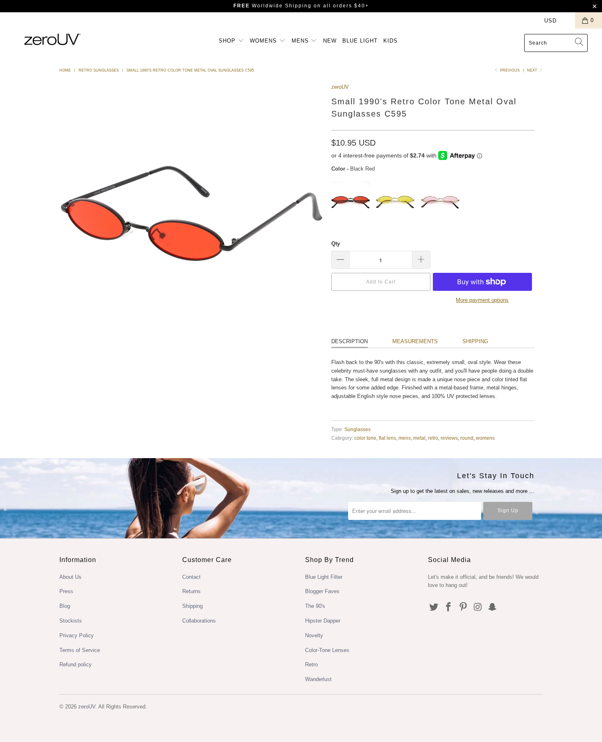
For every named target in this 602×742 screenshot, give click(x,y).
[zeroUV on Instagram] (478, 607)
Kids (390, 41)
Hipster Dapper (322, 621)
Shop (228, 41)
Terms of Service (79, 650)
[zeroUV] (52, 39)
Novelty (314, 635)
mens (404, 438)
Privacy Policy (76, 635)
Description (349, 341)
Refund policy (75, 664)
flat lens (387, 438)
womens (485, 438)
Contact (191, 577)
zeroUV (340, 87)
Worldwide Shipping (272, 6)
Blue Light (360, 41)
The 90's (315, 606)
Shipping (475, 341)
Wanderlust (318, 679)
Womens (264, 41)
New (330, 41)
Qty (335, 244)
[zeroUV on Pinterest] (463, 607)
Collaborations (199, 621)
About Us (70, 577)
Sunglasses (357, 429)
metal (419, 438)
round (466, 438)
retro (433, 438)
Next (533, 70)
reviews (449, 438)
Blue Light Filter (323, 577)
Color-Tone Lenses (327, 650)
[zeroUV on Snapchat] (493, 607)
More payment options (482, 300)
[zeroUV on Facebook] (449, 607)
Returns (191, 591)
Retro (311, 664)
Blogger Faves (322, 591)
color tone (365, 438)
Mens (301, 41)
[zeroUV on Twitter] (434, 607)
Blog (64, 606)
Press (66, 591)
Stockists (70, 621)
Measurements (415, 341)
